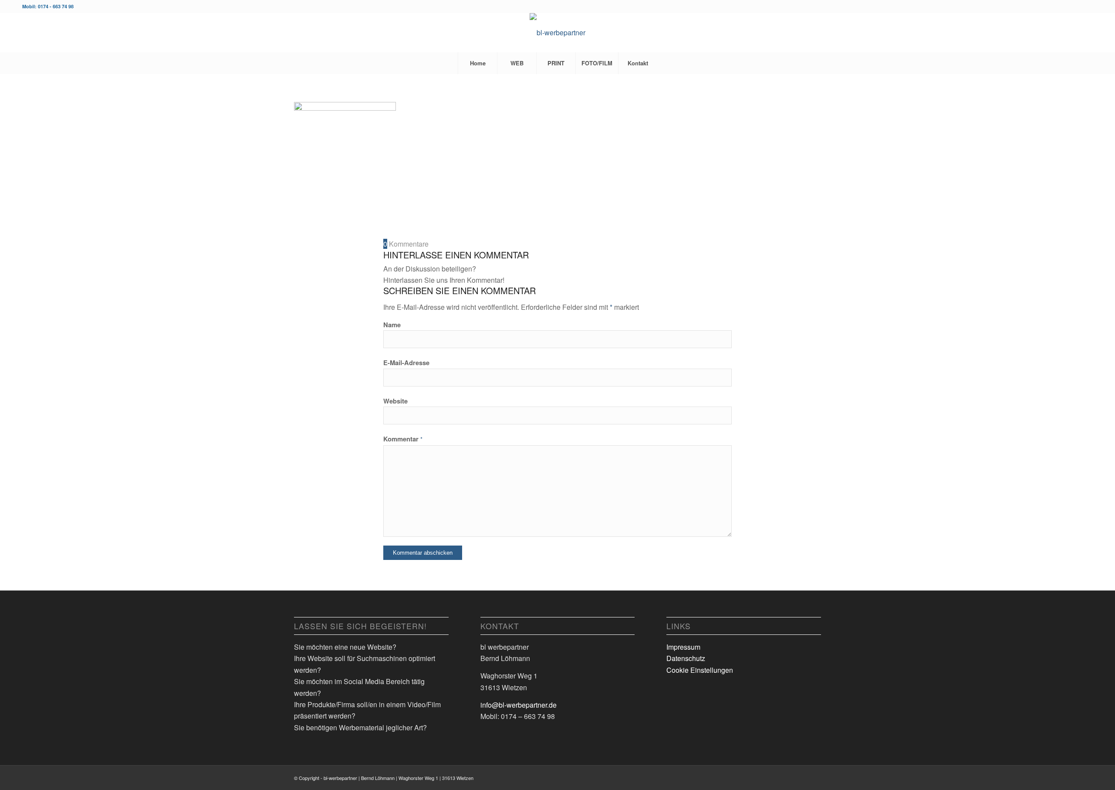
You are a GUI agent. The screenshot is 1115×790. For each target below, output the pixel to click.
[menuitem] (477, 63)
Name (392, 324)
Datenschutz (685, 658)
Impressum (683, 647)
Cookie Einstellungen (699, 670)
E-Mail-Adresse (406, 362)
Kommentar (402, 439)
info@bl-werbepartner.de (518, 705)
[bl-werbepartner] (557, 32)
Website (395, 401)
